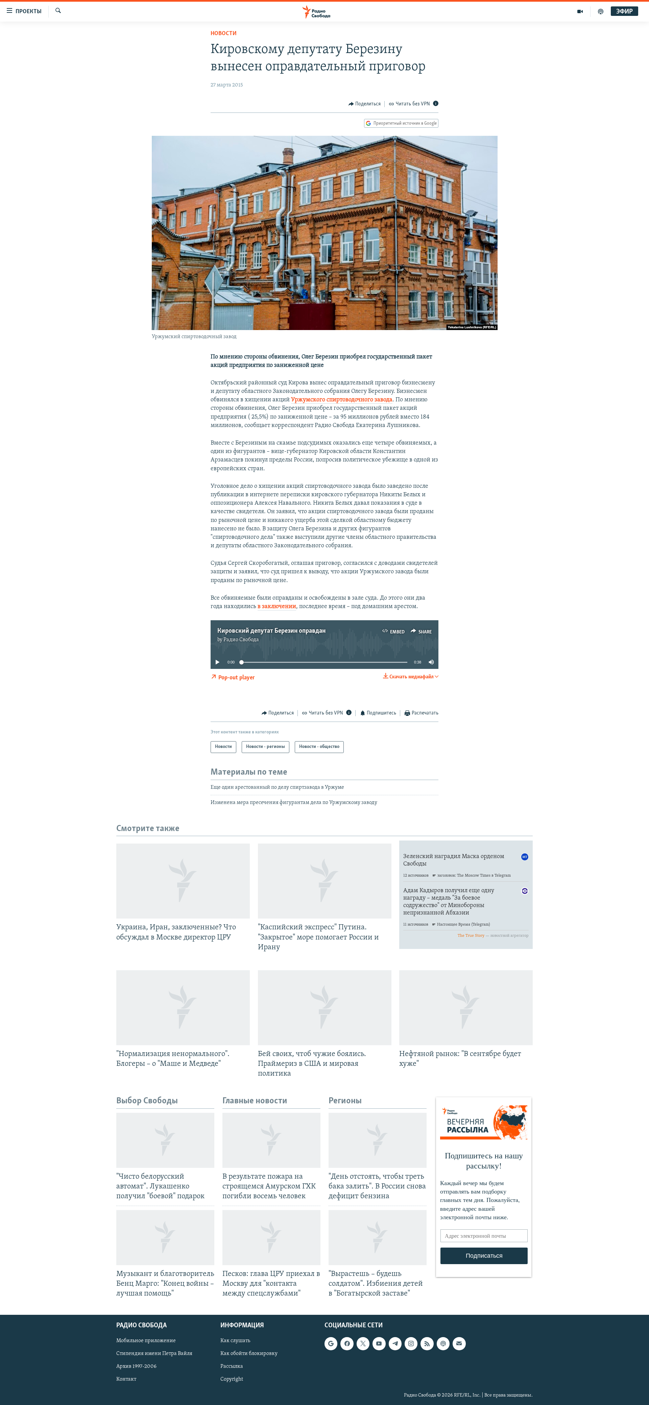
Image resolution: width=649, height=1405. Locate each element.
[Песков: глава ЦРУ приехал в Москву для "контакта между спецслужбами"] (271, 1237)
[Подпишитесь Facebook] (346, 1343)
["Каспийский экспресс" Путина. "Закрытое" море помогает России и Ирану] (324, 881)
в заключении (277, 607)
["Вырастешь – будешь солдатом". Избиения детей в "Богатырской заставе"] (378, 1237)
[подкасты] (601, 11)
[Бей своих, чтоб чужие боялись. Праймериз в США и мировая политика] (324, 1007)
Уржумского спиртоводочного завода (341, 400)
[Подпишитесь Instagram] (411, 1343)
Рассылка (231, 1367)
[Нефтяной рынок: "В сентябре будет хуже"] (466, 1007)
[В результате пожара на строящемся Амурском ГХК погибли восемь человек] (271, 1140)
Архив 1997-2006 (136, 1367)
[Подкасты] (443, 1343)
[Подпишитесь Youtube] (378, 1343)
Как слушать (235, 1341)
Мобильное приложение (146, 1341)
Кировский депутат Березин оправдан (271, 631)
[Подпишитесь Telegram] (395, 1343)
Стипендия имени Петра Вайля (154, 1353)
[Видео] (580, 11)
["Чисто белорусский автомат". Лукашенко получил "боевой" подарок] (165, 1140)
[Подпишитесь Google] (330, 1343)
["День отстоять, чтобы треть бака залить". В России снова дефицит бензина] (378, 1140)
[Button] (364, 104)
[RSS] (426, 1343)
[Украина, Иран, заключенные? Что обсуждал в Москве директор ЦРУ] (183, 881)
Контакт (126, 1379)
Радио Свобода (241, 640)
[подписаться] (459, 1343)
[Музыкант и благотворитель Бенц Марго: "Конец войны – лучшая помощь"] (165, 1237)
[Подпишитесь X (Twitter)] (363, 1343)
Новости (224, 34)
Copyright (231, 1379)
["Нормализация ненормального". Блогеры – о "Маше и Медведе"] (183, 1007)
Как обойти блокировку (249, 1353)
